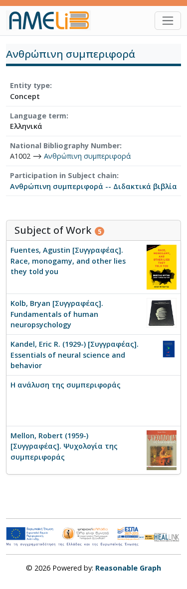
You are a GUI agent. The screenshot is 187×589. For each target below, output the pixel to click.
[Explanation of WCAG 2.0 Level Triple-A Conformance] (146, 536)
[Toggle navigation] (168, 20)
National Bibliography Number (65, 145)
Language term (38, 115)
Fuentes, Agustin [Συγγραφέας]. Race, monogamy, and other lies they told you (68, 260)
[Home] (52, 20)
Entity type (30, 85)
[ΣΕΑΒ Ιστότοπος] (167, 536)
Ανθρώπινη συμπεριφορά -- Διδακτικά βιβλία (93, 186)
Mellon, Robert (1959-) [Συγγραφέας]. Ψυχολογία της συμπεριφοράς (64, 446)
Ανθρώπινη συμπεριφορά (87, 156)
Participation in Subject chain (63, 175)
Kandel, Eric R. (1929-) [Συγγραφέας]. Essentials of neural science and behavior (74, 354)
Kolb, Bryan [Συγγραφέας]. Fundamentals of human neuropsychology (56, 313)
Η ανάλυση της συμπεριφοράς (65, 385)
